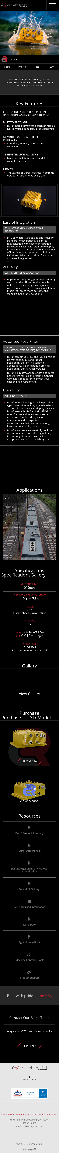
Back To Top (29, 1079)
